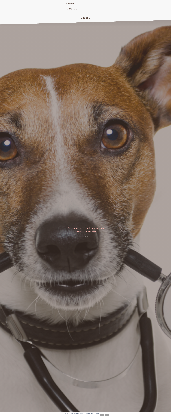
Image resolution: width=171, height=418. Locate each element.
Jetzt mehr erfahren (85, 236)
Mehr (64, 416)
